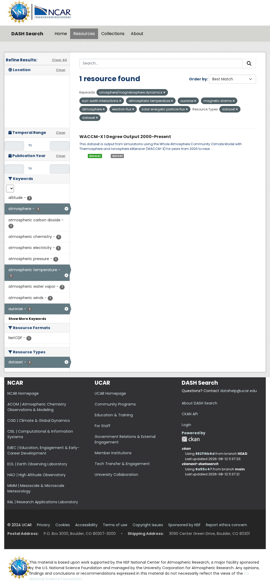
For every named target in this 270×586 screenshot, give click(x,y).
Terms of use (115, 525)
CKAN (191, 439)
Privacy (43, 525)
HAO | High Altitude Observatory (36, 474)
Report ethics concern (226, 525)
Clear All (59, 60)
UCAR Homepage (110, 393)
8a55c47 (203, 469)
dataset (95, 156)
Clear (61, 70)
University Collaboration (116, 474)
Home (61, 34)
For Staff (102, 425)
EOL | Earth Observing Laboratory (37, 464)
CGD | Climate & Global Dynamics (38, 420)
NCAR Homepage (23, 393)
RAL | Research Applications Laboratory (42, 502)
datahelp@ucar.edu (238, 390)
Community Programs (115, 404)
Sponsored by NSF (184, 525)
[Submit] (249, 63)
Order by (198, 79)
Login (186, 424)
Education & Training (114, 415)
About (137, 34)
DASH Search (27, 33)
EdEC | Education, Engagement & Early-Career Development (43, 450)
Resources (84, 34)
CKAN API (190, 414)
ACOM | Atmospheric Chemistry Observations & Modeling (36, 407)
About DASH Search (199, 403)
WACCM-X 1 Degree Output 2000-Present (125, 137)
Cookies (62, 525)
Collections (112, 34)
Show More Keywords (27, 318)
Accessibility (86, 525)
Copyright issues (148, 525)
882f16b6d (205, 453)
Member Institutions (113, 453)
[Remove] (164, 92)
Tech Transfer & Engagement (122, 463)
